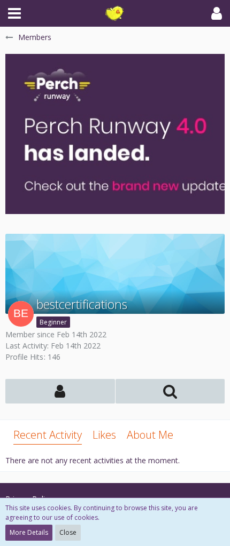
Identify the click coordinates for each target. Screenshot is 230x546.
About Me (150, 435)
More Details (29, 532)
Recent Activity (47, 435)
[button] (14, 13)
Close (67, 532)
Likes (104, 435)
